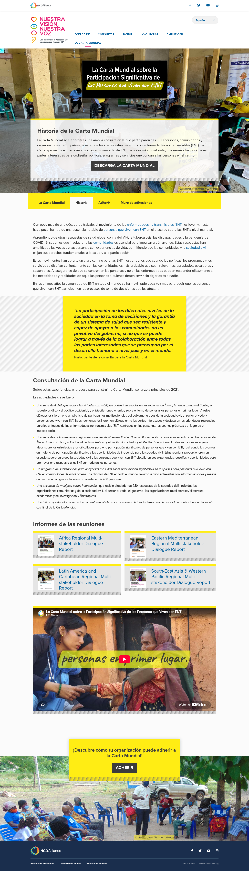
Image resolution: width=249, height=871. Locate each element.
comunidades (103, 243)
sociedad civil (196, 248)
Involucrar (150, 34)
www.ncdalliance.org (209, 864)
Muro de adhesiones (136, 203)
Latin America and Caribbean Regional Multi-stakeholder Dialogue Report (85, 579)
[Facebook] (190, 5)
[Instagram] (217, 5)
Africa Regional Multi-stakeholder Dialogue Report (81, 543)
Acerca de (82, 34)
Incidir (127, 34)
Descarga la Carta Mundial (124, 165)
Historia (82, 203)
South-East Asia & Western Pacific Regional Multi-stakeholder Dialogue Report (180, 576)
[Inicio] (49, 30)
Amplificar (175, 34)
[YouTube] (208, 5)
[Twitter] (198, 5)
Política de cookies (97, 863)
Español (200, 20)
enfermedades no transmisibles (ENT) (154, 225)
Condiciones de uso (70, 863)
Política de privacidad (42, 863)
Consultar (106, 34)
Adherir (104, 203)
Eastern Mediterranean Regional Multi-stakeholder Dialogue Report (178, 543)
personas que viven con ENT (125, 230)
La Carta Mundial (88, 43)
